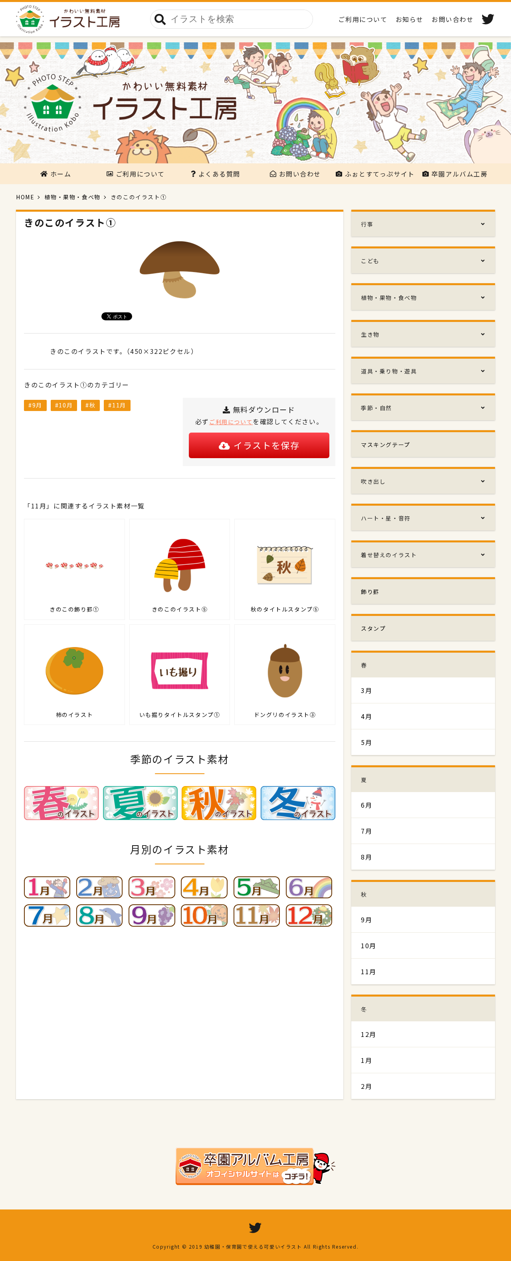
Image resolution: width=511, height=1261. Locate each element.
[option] (255, 102)
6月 (366, 805)
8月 (366, 857)
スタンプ (373, 628)
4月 (366, 716)
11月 (119, 405)
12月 (368, 1034)
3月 (366, 690)
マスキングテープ (385, 445)
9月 (37, 405)
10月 (66, 405)
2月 (366, 1086)
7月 (366, 831)
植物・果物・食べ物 (72, 197)
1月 (366, 1060)
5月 (366, 742)
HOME (25, 197)
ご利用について (231, 422)
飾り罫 (370, 592)
